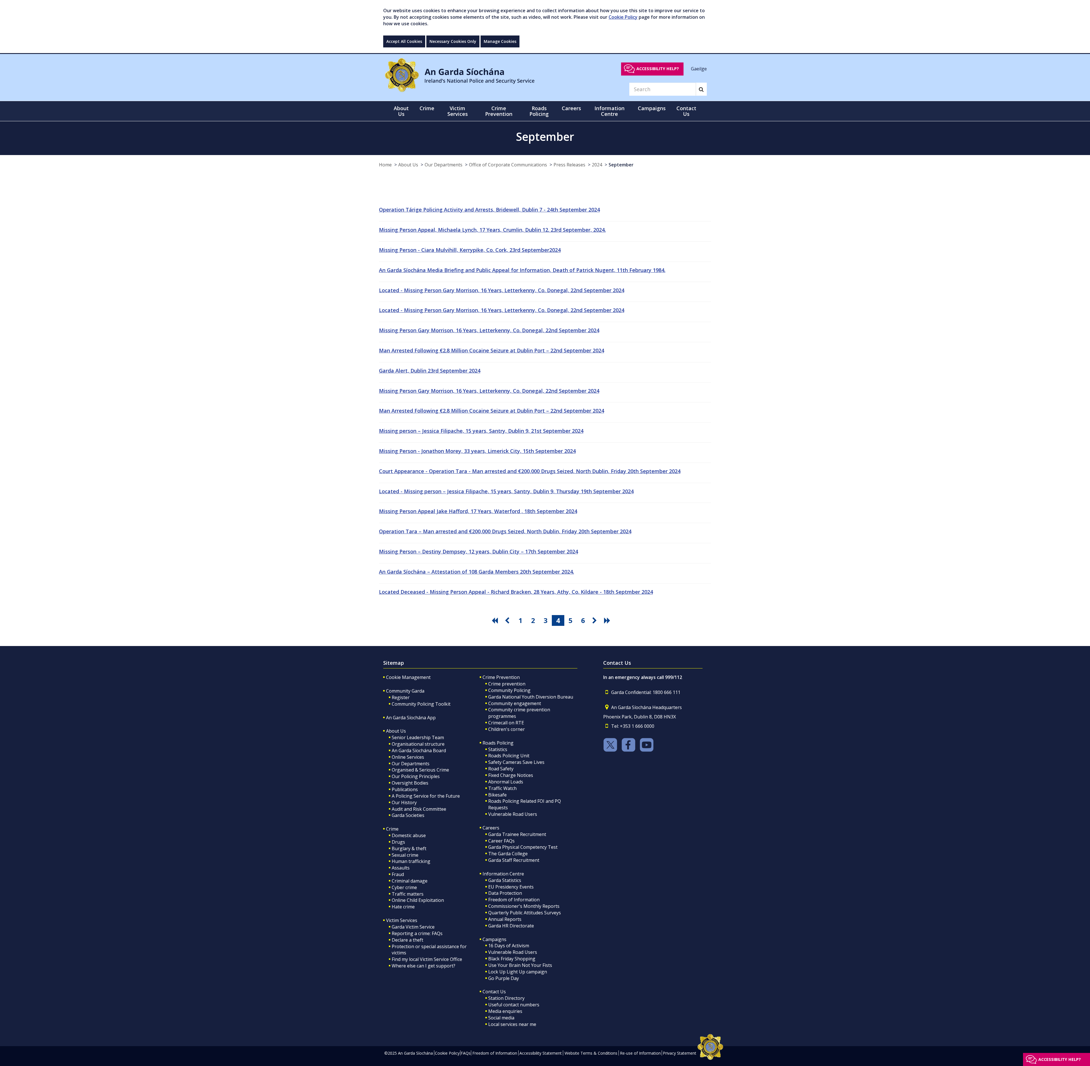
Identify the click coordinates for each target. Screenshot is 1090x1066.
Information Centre (503, 874)
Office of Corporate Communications (508, 165)
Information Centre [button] (609, 111)
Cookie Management (408, 677)
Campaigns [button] (652, 108)
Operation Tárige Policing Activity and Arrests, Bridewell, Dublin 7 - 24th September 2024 (489, 209)
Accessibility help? (657, 68)
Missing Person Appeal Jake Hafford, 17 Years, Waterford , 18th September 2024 (478, 511)
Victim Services (401, 920)
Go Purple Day (503, 978)
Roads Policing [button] (539, 111)
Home (385, 165)
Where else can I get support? (423, 966)
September (621, 165)
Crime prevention (506, 684)
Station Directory (506, 998)
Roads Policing (498, 743)
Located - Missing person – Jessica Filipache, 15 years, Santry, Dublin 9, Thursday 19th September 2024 (506, 491)
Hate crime (403, 907)
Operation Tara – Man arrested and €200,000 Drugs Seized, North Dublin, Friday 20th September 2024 (505, 531)
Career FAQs (501, 841)
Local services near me (512, 1024)
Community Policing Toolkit (421, 704)
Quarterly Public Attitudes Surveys (524, 913)
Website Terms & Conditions (591, 1053)
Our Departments (443, 165)
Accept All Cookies (404, 41)
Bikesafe (497, 795)
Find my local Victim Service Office (427, 959)
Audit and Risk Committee (419, 809)
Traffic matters (408, 894)
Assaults (401, 868)
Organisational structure (418, 744)
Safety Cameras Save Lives (516, 762)
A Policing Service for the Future (426, 796)
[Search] (701, 89)
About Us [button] (401, 111)
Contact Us (494, 991)
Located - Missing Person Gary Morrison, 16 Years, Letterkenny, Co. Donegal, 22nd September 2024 (501, 290)
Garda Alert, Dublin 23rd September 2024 (429, 370)
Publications (405, 789)
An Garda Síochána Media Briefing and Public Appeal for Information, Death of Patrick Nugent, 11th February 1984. (522, 270)
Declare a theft (407, 940)
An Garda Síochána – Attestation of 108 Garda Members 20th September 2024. (476, 571)
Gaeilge (699, 68)
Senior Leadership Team (418, 737)
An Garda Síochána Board (419, 750)
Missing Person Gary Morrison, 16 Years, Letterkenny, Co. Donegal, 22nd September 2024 (489, 330)
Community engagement (514, 703)
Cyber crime (404, 887)
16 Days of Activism (508, 945)
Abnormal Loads (505, 782)
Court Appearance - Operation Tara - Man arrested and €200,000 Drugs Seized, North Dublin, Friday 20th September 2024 (529, 471)
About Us (408, 165)
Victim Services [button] (457, 111)
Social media (501, 1018)
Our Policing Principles (416, 776)
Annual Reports (504, 919)
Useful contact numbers (513, 1005)
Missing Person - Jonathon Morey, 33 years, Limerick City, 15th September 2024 (477, 451)
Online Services (408, 757)
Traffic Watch (502, 788)
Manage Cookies (500, 41)
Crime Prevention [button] (498, 111)
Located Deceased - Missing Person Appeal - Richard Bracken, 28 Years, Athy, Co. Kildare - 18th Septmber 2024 (516, 591)
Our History (404, 802)
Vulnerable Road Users (512, 814)
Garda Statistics (504, 880)
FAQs (466, 1053)
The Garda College (508, 853)
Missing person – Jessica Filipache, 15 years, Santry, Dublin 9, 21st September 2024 (481, 430)
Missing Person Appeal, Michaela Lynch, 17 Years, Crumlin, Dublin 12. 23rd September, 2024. (492, 229)
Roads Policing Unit (508, 756)
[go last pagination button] (608, 620)
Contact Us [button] (686, 111)
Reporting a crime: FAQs (417, 933)
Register (401, 697)
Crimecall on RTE (506, 723)
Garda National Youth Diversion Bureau (530, 697)
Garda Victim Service (413, 927)
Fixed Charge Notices (510, 775)
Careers (491, 828)
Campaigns (494, 939)
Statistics (497, 749)
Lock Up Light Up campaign (517, 972)
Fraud (398, 874)
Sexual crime (405, 855)
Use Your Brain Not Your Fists (520, 965)
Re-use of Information (640, 1053)
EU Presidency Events (511, 887)
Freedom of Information (514, 899)
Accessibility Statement (540, 1053)
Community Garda (405, 691)
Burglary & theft (409, 848)
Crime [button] (427, 108)
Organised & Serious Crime (420, 770)
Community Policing (509, 690)
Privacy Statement (679, 1053)
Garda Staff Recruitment (513, 860)
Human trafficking (411, 861)
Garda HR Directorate (511, 926)
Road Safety (500, 769)
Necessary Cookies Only (452, 41)
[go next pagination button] (595, 620)
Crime (392, 829)
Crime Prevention (501, 677)
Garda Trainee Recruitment (517, 834)
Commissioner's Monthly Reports (523, 906)
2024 (597, 165)
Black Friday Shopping (511, 959)
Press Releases (569, 165)
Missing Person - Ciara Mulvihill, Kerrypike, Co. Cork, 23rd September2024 (470, 249)
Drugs (398, 842)
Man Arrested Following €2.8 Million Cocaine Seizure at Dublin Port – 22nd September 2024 (491, 350)
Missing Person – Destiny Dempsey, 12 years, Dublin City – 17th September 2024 (478, 551)
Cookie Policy (623, 17)
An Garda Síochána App (411, 717)
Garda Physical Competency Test (522, 847)
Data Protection (505, 893)
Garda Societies (408, 815)
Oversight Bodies (410, 783)
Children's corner (506, 729)
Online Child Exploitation (418, 900)
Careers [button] (571, 108)
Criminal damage (409, 881)
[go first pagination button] (495, 620)
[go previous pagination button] (508, 620)
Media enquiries (505, 1011)
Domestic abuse (409, 835)
